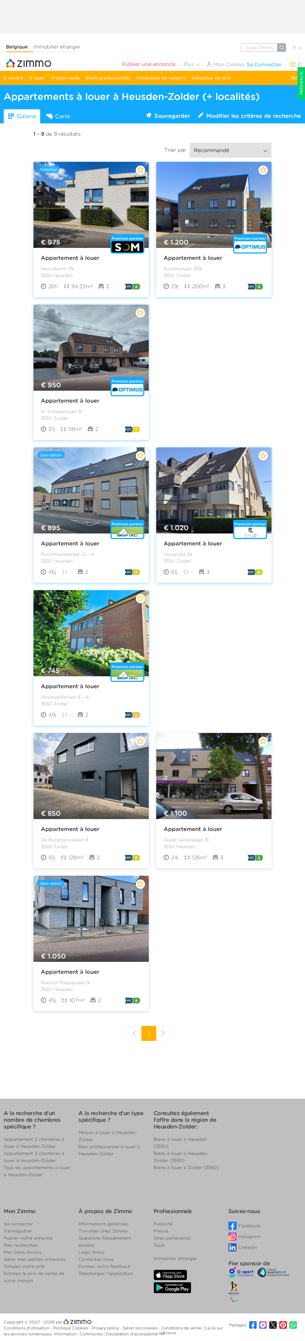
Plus (189, 64)
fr (295, 47)
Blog (296, 78)
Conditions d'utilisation (27, 1328)
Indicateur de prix (211, 78)
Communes (92, 1334)
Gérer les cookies (140, 1328)
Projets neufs (65, 78)
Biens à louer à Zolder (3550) (186, 1167)
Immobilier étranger (56, 47)
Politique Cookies (71, 1328)
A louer (37, 78)
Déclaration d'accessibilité (132, 1334)
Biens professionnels (108, 78)
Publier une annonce (148, 64)
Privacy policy (106, 1328)
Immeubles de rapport (161, 78)
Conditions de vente (182, 1328)
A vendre (13, 78)
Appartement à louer (70, 258)
